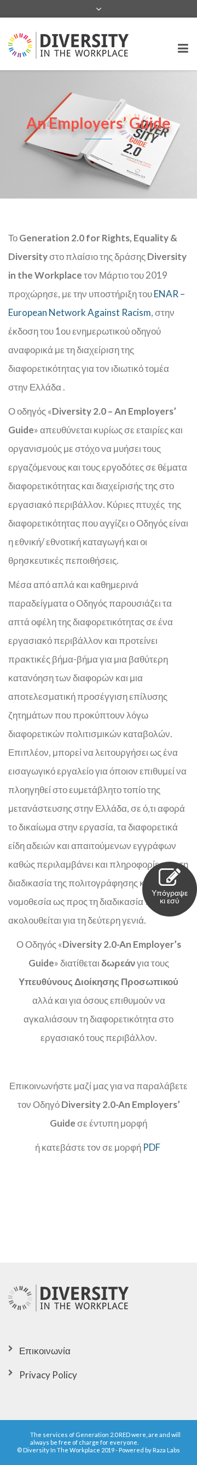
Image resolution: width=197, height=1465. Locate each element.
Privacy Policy (48, 1375)
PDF (152, 1147)
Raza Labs (166, 1449)
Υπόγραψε (170, 896)
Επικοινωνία (45, 1350)
